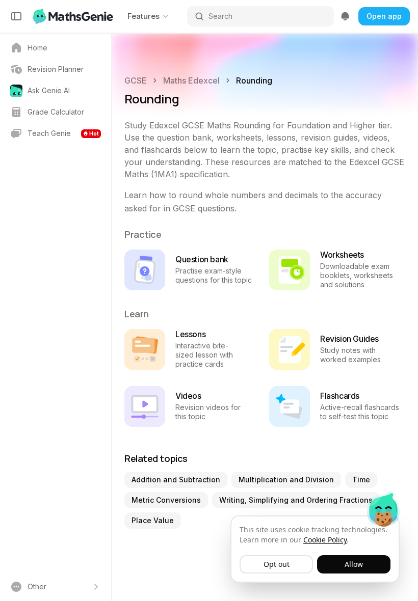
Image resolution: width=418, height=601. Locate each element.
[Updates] (345, 16)
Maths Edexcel (191, 80)
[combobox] (267, 16)
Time (361, 479)
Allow (354, 564)
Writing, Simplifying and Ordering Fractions (296, 500)
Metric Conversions (166, 500)
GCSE (135, 80)
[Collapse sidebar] (16, 16)
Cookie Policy (325, 539)
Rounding (254, 80)
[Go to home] (74, 16)
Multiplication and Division (286, 479)
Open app (384, 16)
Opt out (277, 564)
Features (143, 16)
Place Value (153, 520)
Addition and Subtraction (176, 479)
